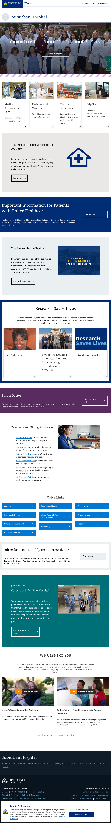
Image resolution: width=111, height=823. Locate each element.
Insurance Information (26, 460)
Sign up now (88, 556)
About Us (5, 767)
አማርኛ (13, 792)
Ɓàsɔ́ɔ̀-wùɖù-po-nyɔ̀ (9, 798)
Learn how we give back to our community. (55, 735)
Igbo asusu (24, 798)
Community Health (12, 515)
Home (4, 763)
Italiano (25, 795)
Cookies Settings (82, 809)
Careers (7, 506)
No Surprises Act (23, 477)
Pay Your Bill (21, 447)
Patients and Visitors (17, 763)
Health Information (12, 532)
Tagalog (40, 792)
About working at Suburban (21, 631)
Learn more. (90, 214)
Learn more (18, 178)
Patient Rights (47, 526)
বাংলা (44, 798)
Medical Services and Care (39, 763)
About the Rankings (22, 281)
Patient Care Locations (100, 795)
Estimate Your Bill (24, 437)
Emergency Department (14, 524)
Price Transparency (81, 795)
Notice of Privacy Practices (82, 799)
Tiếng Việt (35, 795)
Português (15, 795)
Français (31, 792)
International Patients (50, 506)
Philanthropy (83, 506)
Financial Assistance (25, 467)
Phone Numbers (84, 515)
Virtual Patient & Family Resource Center (50, 516)
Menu (28, 4)
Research (82, 524)
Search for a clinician (90, 400)
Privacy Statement (101, 799)
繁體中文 (21, 792)
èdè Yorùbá (36, 798)
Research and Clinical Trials (80, 763)
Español (5, 792)
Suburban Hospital (29, 17)
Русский (5, 795)
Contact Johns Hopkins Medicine (96, 792)
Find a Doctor (55, 53)
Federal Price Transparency (28, 454)
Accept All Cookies (81, 815)
